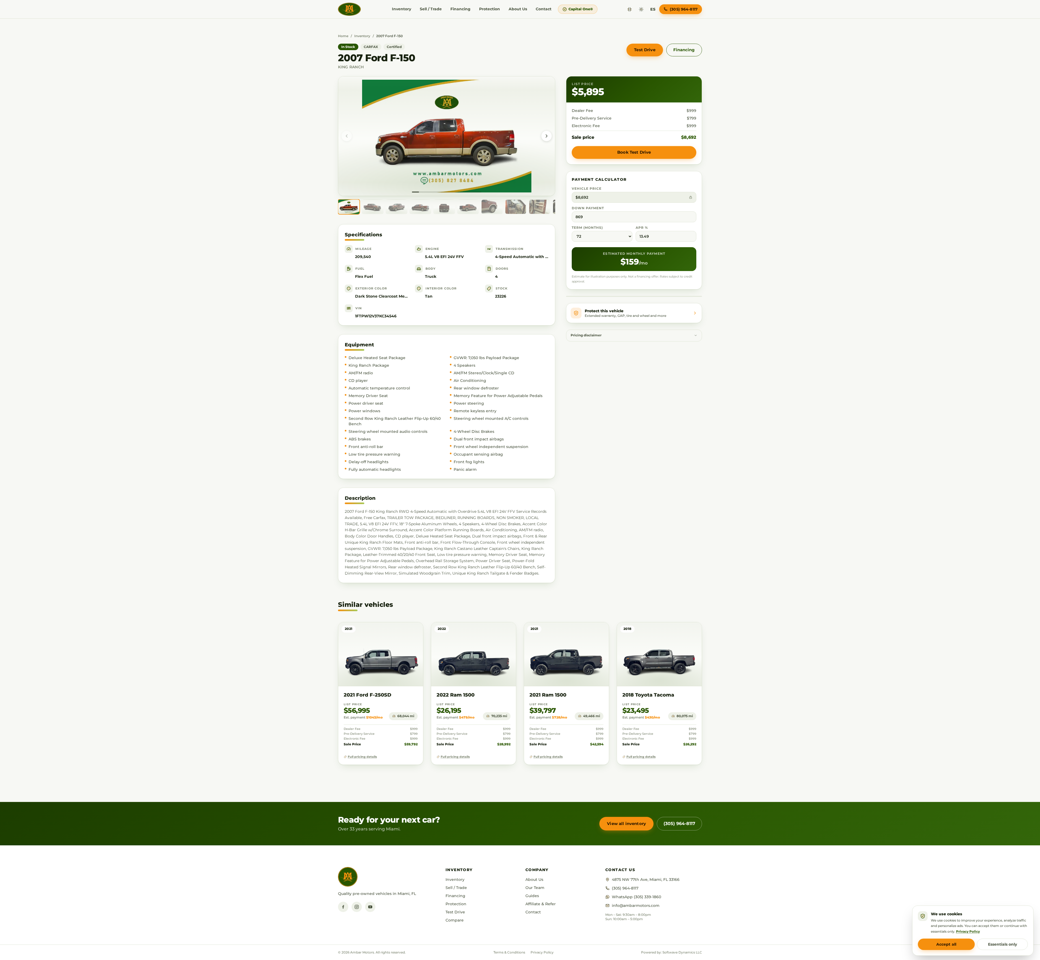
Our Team (534, 887)
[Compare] (629, 9)
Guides (532, 895)
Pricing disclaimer (586, 335)
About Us (518, 9)
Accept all (946, 944)
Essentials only (1002, 944)
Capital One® (580, 9)
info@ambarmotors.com (635, 905)
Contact (543, 9)
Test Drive (644, 49)
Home (343, 36)
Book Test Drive (634, 152)
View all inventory (626, 823)
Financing (460, 9)
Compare (455, 920)
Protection (489, 9)
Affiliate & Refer (540, 903)
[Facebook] (343, 907)
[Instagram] (357, 907)
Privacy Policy (542, 952)
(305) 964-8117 (679, 823)
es (652, 9)
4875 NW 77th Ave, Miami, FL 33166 (646, 879)
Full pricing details (362, 757)
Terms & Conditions (509, 952)
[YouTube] (370, 907)
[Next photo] (546, 136)
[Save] (403, 632)
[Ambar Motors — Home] (349, 9)
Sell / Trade (431, 9)
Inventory (401, 9)
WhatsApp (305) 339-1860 (636, 896)
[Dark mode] (641, 9)
